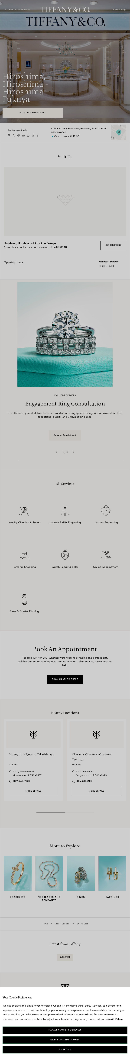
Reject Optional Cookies (64, 1040)
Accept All (65, 1050)
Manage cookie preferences (65, 1030)
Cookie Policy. (114, 1019)
